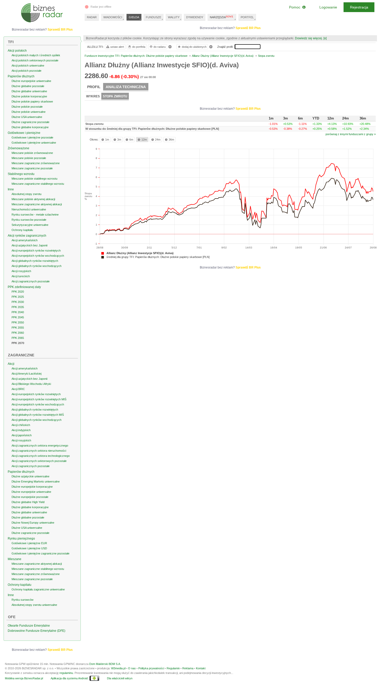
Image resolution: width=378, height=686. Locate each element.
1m (107, 139)
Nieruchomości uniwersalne (29, 209)
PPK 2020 (18, 291)
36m (171, 139)
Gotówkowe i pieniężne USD (29, 548)
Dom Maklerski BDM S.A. (105, 663)
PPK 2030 (18, 301)
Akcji (11, 364)
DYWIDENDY (194, 17)
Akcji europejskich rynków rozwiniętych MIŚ (39, 399)
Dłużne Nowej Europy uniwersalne (33, 522)
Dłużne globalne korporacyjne (30, 127)
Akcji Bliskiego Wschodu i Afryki (31, 383)
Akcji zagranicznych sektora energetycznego (40, 445)
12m (144, 139)
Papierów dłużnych (21, 76)
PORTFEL (247, 17)
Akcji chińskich (21, 425)
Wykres (93, 96)
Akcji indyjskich (21, 430)
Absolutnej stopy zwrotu (26, 194)
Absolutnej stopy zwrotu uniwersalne (34, 604)
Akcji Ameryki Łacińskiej (26, 373)
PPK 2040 (18, 312)
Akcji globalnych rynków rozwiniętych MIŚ (38, 414)
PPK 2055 (18, 327)
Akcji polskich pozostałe (26, 70)
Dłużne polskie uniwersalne (29, 111)
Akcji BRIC (18, 389)
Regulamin (173, 668)
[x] (325, 38)
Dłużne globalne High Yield (28, 502)
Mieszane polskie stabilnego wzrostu (34, 178)
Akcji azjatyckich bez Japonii (29, 245)
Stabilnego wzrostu (21, 174)
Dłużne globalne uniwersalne (29, 91)
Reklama (187, 668)
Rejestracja (359, 7)
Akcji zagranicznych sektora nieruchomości (39, 450)
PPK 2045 (18, 317)
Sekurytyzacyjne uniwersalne (30, 224)
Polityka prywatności (151, 668)
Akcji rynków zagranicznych (27, 235)
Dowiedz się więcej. (309, 38)
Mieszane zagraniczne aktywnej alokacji (37, 204)
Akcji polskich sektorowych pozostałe (35, 60)
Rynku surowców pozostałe (29, 219)
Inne (11, 189)
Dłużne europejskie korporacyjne (32, 486)
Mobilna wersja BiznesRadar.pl (24, 678)
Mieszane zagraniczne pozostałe (32, 168)
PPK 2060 (18, 332)
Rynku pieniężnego (21, 538)
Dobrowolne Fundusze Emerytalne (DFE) (36, 631)
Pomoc (295, 7)
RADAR (92, 17)
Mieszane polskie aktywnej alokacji (33, 199)
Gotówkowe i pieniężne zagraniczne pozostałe (40, 553)
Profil (94, 87)
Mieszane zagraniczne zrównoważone (36, 163)
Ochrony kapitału (22, 229)
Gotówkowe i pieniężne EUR (29, 543)
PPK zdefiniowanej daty (24, 287)
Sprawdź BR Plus (248, 28)
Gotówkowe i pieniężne (24, 133)
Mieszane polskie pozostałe (29, 158)
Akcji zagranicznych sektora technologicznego (41, 455)
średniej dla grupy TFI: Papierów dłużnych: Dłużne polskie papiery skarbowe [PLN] (158, 256)
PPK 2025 (18, 296)
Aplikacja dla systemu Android (69, 678)
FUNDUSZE (153, 17)
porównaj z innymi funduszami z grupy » (351, 134)
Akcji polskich (17, 50)
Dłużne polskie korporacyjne (29, 96)
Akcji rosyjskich (21, 271)
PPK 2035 (18, 307)
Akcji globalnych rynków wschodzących (36, 265)
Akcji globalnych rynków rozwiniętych (35, 260)
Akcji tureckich (21, 276)
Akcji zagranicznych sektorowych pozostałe (39, 460)
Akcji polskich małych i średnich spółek (36, 55)
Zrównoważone (18, 148)
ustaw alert (117, 46)
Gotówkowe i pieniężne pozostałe (32, 137)
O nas (132, 668)
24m (157, 139)
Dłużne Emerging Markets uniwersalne (36, 481)
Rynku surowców (22, 599)
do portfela (138, 46)
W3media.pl (118, 668)
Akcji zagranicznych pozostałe (31, 281)
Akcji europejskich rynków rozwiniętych (36, 250)
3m (119, 139)
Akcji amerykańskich (25, 240)
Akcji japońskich (22, 435)
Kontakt (200, 668)
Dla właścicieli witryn (119, 678)
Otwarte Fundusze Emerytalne (29, 625)
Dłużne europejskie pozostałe (30, 496)
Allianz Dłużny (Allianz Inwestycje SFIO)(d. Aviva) (140, 253)
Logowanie (328, 7)
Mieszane (14, 559)
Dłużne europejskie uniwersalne (31, 80)
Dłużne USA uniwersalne (27, 116)
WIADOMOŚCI (112, 17)
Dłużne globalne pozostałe (28, 86)
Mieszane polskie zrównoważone (32, 152)
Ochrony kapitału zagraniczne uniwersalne (38, 589)
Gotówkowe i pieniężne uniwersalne (34, 142)
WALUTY (173, 17)
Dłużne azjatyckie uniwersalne (30, 476)
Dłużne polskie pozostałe (27, 106)
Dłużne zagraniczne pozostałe (30, 122)
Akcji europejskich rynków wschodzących (38, 255)
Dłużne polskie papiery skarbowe (32, 101)
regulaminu (66, 672)
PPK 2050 (18, 322)
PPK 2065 (18, 337)
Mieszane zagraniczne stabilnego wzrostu (38, 183)
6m (131, 139)
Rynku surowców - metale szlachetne (35, 214)
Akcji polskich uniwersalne (28, 65)
